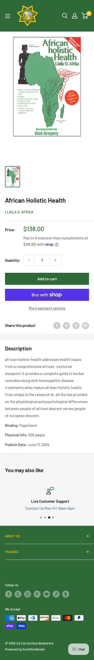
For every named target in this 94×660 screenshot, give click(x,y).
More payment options (47, 308)
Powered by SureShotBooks (25, 649)
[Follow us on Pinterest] (37, 594)
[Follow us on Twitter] (18, 594)
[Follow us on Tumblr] (65, 594)
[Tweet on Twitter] (75, 325)
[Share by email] (85, 325)
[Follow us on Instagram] (27, 594)
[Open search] (65, 16)
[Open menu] (7, 16)
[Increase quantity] (55, 260)
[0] (85, 16)
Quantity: (12, 260)
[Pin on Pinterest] (66, 325)
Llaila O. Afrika (19, 212)
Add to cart (47, 278)
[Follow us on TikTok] (56, 594)
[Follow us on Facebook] (8, 594)
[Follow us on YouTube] (46, 594)
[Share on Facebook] (56, 325)
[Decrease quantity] (29, 260)
